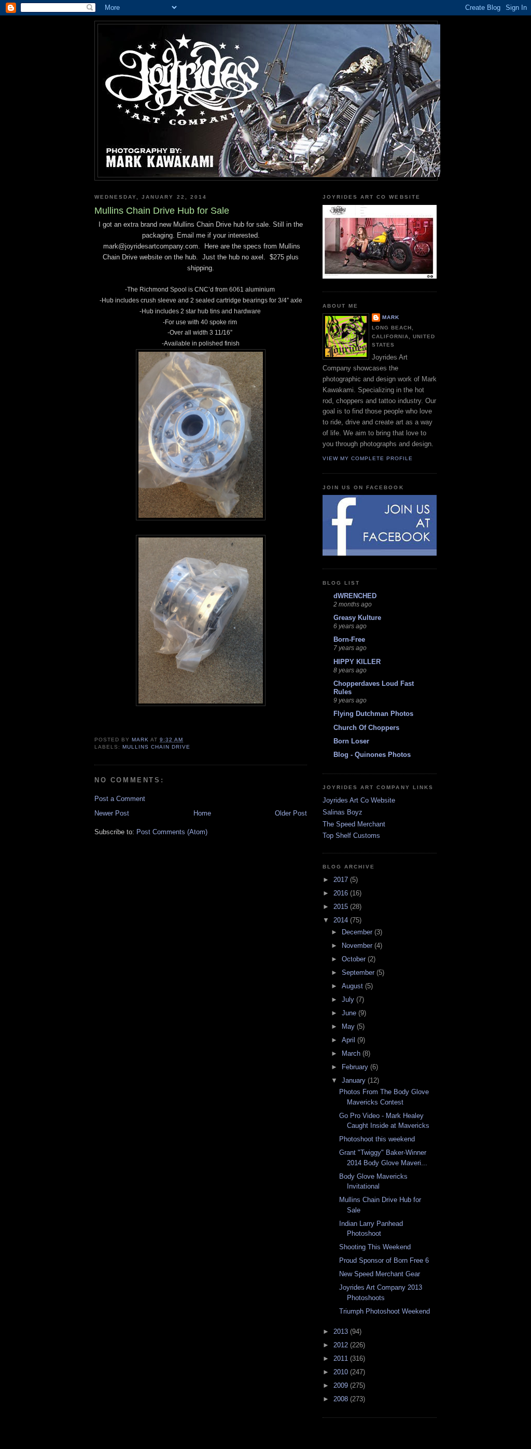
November (358, 945)
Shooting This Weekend (375, 1247)
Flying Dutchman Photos (373, 713)
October (355, 959)
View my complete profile (368, 458)
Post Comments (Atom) (171, 832)
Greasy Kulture (357, 618)
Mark (390, 317)
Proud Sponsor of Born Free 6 (384, 1260)
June (350, 1013)
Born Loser (351, 741)
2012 (341, 1345)
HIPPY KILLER (357, 662)
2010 (341, 1372)
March (352, 1053)
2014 (341, 920)
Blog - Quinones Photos (372, 754)
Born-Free (349, 639)
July (349, 999)
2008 (341, 1399)
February (356, 1067)
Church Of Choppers (366, 728)
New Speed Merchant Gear (379, 1274)
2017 (341, 880)
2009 (341, 1385)
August (353, 986)
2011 (341, 1358)
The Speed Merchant (354, 824)
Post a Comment (119, 799)
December (358, 932)
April (349, 1040)
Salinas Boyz (342, 812)
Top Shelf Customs (351, 835)
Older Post (291, 813)
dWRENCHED (354, 596)
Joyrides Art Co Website (359, 800)
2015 (341, 906)
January (355, 1080)
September (359, 972)
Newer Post (111, 813)
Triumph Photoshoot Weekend (384, 1311)
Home (202, 813)
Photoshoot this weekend (377, 1139)
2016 (341, 893)
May (349, 1026)
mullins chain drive (156, 747)
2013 (341, 1331)
